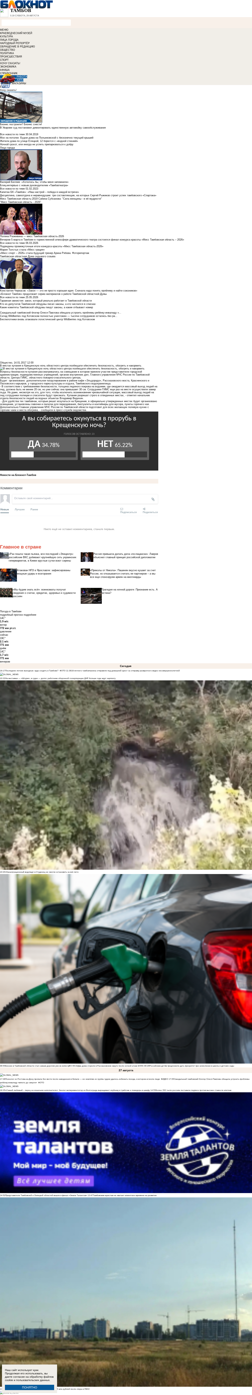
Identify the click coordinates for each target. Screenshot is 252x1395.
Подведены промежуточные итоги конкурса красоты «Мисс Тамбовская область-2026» (51, 246)
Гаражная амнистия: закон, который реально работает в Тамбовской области (46, 300)
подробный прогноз (11, 614)
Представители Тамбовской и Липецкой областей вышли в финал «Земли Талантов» (46, 1195)
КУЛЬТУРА (6, 36)
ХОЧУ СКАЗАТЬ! (10, 63)
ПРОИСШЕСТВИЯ (11, 56)
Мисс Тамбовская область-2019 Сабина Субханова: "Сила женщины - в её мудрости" (51, 198)
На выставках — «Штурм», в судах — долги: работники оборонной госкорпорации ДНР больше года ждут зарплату (60, 678)
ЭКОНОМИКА (8, 66)
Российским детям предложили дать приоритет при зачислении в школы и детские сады (191, 1066)
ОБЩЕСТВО (7, 49)
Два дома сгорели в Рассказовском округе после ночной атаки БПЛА (111, 1066)
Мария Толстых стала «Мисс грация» (22, 249)
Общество (6, 362)
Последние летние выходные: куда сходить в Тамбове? (31, 671)
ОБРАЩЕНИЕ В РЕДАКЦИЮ (17, 46)
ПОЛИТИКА (7, 53)
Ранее (34, 509)
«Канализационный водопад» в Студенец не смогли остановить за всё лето (42, 872)
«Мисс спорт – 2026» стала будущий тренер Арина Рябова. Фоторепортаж (44, 253)
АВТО (20, 80)
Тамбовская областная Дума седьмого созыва (27, 256)
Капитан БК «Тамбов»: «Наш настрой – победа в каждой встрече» (39, 192)
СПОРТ (4, 59)
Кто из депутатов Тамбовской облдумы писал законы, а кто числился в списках (48, 303)
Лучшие (20, 509)
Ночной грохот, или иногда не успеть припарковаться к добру (36, 144)
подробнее (30, 614)
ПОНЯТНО (29, 1387)
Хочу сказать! (8, 90)
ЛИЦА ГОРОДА (9, 39)
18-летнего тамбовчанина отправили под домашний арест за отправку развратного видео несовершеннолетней (125, 671)
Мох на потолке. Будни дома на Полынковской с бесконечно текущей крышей (46, 137)
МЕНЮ (4, 29)
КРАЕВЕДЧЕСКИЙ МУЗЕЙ (16, 33)
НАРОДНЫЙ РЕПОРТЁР (15, 43)
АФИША (5, 69)
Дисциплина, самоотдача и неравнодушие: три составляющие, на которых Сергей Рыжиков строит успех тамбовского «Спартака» (78, 195)
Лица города (7, 147)
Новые (4, 509)
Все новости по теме (12, 134)
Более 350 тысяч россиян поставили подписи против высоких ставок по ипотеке (194, 1090)
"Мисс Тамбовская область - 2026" (20, 202)
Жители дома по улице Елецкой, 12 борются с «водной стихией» (39, 141)
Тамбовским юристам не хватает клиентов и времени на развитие (125, 1195)
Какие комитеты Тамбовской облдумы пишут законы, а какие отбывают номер (46, 307)
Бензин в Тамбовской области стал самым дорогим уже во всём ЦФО (38, 1066)
